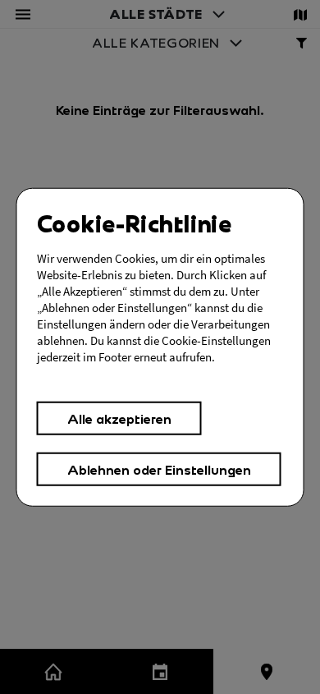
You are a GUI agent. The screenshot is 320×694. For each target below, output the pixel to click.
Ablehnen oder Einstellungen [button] (159, 468)
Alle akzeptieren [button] (119, 418)
